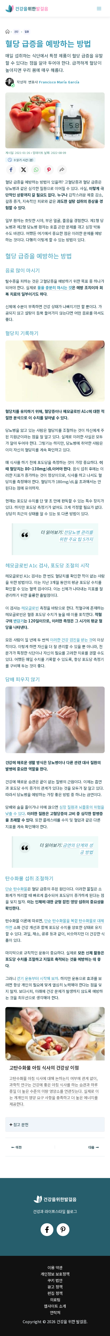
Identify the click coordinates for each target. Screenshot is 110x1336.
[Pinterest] (63, 1229)
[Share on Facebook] (10, 169)
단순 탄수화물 (16, 889)
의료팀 (55, 1299)
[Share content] (62, 169)
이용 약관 (55, 1267)
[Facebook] (47, 1229)
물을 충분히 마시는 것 (54, 287)
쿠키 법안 (55, 1280)
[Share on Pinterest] (49, 169)
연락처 (55, 1312)
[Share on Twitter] (23, 169)
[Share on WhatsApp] (36, 169)
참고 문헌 (20, 1124)
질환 (27, 31)
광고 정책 (55, 1286)
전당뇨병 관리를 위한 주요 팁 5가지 (76, 535)
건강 (16, 31)
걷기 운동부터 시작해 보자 (37, 978)
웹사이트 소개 (55, 1306)
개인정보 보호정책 (55, 1274)
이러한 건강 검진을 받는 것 (71, 639)
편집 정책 (55, 1293)
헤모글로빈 (30, 608)
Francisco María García (59, 81)
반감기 (18, 621)
